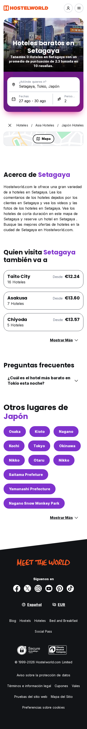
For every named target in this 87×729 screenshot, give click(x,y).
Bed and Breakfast (64, 621)
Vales (76, 686)
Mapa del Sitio (61, 697)
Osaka (15, 431)
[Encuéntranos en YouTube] (48, 588)
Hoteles (40, 621)
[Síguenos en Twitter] (27, 588)
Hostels (25, 621)
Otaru (39, 460)
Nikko (14, 460)
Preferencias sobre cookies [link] (43, 707)
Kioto (40, 431)
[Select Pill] (68, 8)
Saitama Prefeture (26, 474)
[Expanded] (9, 125)
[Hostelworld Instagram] (38, 588)
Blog (12, 621)
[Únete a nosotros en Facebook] (16, 588)
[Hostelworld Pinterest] (59, 588)
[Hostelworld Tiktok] (70, 588)
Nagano (66, 431)
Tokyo (39, 446)
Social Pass (43, 631)
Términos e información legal (29, 686)
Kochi (14, 446)
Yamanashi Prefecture (29, 489)
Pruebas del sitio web (30, 697)
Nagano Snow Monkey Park (34, 503)
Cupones (61, 686)
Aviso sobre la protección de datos (43, 675)
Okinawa (67, 446)
